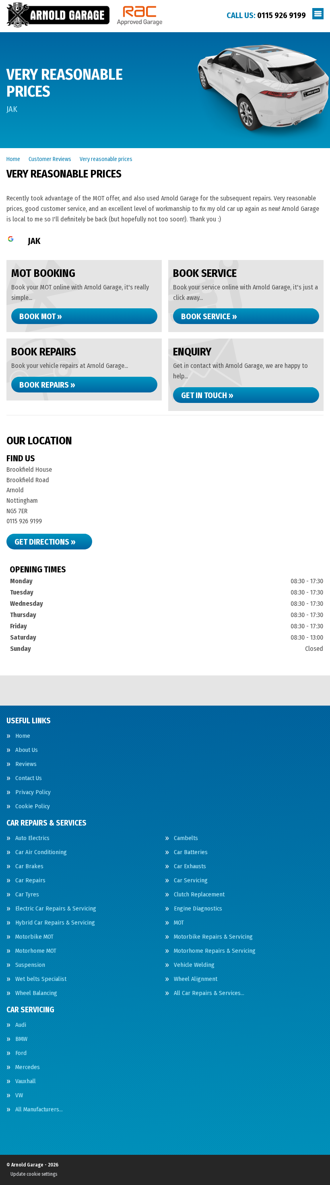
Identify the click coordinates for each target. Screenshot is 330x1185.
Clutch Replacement (199, 895)
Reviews (26, 764)
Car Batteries (191, 852)
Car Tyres (27, 895)
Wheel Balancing (36, 993)
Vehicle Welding (194, 965)
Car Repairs (30, 880)
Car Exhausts (190, 866)
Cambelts (186, 838)
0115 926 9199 (266, 15)
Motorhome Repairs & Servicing (215, 951)
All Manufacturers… (39, 1110)
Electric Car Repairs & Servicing (55, 909)
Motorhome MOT (35, 951)
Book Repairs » (47, 385)
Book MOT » (40, 316)
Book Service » (209, 316)
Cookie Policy (32, 806)
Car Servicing (191, 880)
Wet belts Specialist (40, 979)
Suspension (30, 965)
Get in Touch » (207, 395)
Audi (20, 1025)
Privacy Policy (33, 792)
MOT (179, 923)
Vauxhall (25, 1081)
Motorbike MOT (34, 937)
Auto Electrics (32, 838)
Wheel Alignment (195, 979)
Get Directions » (45, 542)
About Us (26, 750)
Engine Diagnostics (198, 909)
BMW (21, 1039)
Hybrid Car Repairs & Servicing (55, 923)
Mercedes (27, 1067)
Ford (21, 1053)
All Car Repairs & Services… (209, 993)
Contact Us (28, 778)
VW (19, 1095)
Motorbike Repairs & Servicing (213, 937)
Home (22, 736)
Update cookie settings (33, 1174)
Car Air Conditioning (41, 852)
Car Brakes (29, 866)
